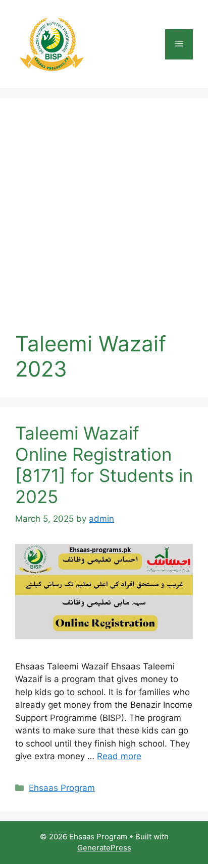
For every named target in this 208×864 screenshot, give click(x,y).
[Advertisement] (104, 222)
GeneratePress (104, 847)
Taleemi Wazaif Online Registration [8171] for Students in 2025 (104, 464)
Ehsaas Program (62, 788)
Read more (119, 756)
